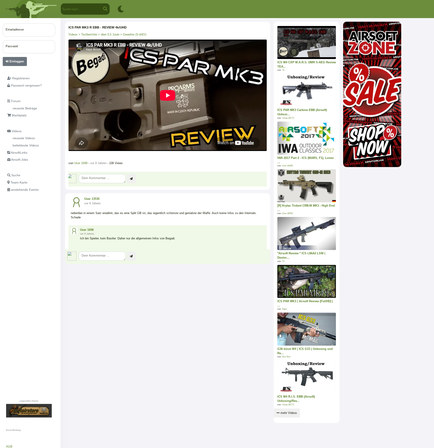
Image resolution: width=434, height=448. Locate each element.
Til (283, 70)
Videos (73, 34)
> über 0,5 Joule (108, 34)
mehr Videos (288, 413)
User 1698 (80, 163)
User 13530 (91, 198)
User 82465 (287, 166)
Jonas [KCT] (288, 118)
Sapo (284, 309)
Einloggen (16, 61)
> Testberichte (87, 34)
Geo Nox (286, 357)
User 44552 (287, 213)
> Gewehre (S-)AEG (132, 34)
